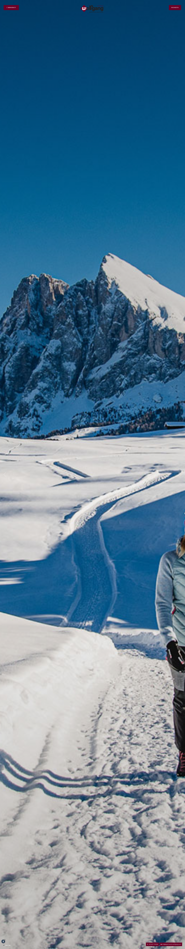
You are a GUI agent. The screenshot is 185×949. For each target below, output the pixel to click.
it (4, 945)
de (10, 945)
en (7, 945)
